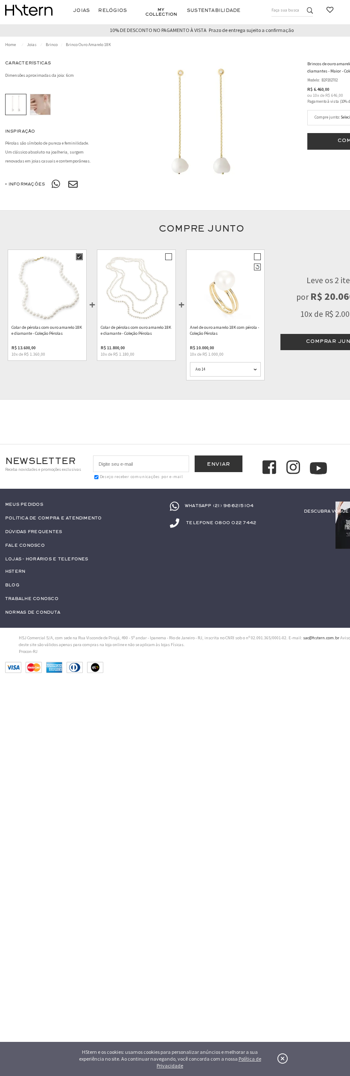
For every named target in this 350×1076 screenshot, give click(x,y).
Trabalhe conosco (31, 599)
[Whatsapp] (56, 184)
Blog (12, 585)
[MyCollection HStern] (161, 12)
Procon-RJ (28, 651)
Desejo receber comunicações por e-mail (141, 476)
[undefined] (201, 130)
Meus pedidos (24, 505)
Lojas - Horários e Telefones (46, 559)
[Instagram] (294, 468)
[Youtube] (318, 468)
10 (316, 95)
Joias (81, 10)
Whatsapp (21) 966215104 (219, 506)
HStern (15, 572)
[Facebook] (270, 468)
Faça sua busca (285, 10)
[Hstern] (28, 10)
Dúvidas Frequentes (33, 532)
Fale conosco (25, 546)
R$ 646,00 (334, 95)
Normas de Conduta (32, 613)
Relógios (112, 10)
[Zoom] (15, 104)
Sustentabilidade (214, 10)
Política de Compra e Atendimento (53, 518)
